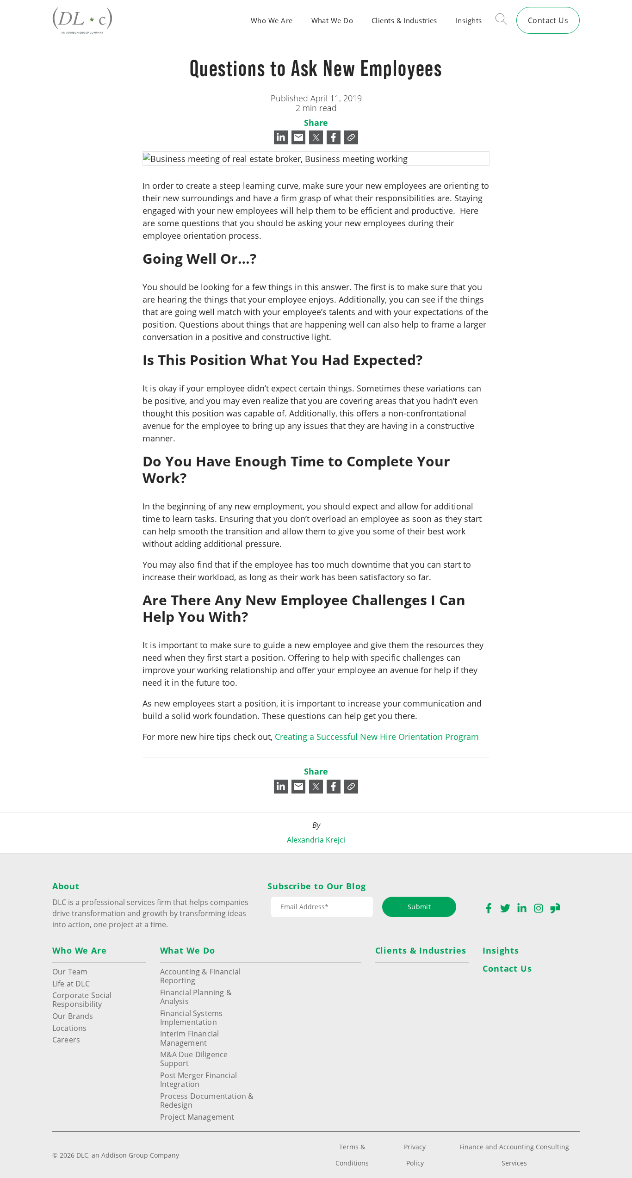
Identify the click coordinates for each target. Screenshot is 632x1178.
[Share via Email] (298, 137)
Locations (69, 1028)
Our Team (69, 971)
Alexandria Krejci (316, 839)
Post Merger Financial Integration (198, 1079)
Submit (419, 906)
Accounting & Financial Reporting (200, 976)
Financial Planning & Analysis (196, 996)
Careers (66, 1039)
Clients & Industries (404, 20)
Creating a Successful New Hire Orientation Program (377, 736)
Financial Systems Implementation (191, 1017)
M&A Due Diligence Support (194, 1058)
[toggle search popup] (501, 20)
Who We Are (271, 20)
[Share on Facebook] (334, 137)
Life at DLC (71, 983)
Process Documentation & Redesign (207, 1100)
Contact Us (548, 20)
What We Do (332, 20)
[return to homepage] (82, 20)
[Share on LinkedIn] (281, 137)
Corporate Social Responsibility (82, 999)
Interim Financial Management (189, 1038)
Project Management (197, 1117)
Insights (469, 20)
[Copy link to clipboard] (351, 137)
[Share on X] (316, 137)
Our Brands (72, 1016)
